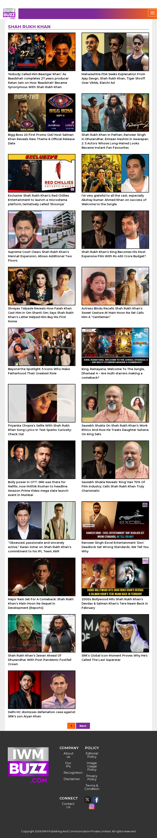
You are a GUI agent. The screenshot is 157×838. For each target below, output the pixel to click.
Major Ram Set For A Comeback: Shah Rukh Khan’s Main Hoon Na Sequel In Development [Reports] (41, 603)
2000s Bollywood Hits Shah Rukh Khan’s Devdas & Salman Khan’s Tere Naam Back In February (115, 603)
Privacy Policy (91, 777)
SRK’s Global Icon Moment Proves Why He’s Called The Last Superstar (115, 658)
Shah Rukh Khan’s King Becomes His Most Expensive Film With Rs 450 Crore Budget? (114, 254)
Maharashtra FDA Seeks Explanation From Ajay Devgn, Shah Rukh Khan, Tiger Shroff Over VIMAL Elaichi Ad (113, 78)
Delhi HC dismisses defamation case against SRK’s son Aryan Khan (41, 714)
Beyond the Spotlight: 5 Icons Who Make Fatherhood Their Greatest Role (39, 371)
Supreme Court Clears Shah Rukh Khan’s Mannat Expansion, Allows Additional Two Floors (40, 256)
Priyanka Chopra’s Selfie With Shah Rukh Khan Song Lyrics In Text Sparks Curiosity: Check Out (40, 430)
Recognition (69, 773)
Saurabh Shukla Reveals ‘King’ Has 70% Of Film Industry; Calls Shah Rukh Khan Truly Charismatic (113, 486)
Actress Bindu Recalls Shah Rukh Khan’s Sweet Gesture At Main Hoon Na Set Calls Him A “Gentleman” (113, 313)
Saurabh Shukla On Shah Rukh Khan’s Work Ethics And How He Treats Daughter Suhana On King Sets (115, 430)
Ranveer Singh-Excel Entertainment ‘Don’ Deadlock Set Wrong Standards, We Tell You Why (115, 547)
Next (83, 725)
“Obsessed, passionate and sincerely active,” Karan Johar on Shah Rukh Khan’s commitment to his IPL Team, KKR (39, 547)
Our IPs (68, 764)
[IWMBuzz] (9, 13)
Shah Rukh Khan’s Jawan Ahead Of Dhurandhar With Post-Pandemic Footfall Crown (39, 660)
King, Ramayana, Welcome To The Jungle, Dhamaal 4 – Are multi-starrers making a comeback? (113, 373)
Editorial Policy (92, 755)
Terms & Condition (91, 787)
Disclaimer (69, 779)
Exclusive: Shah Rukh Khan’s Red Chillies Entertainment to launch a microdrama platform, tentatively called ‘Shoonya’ (38, 200)
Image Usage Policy (92, 766)
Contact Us (68, 805)
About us (68, 755)
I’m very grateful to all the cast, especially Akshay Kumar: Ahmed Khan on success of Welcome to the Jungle (114, 200)
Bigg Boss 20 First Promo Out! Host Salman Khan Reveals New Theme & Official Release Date (41, 139)
